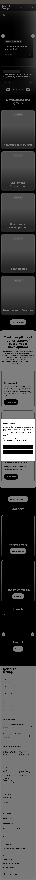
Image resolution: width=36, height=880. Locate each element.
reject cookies (18, 447)
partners (13, 426)
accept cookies (18, 452)
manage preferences (18, 456)
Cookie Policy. (25, 442)
